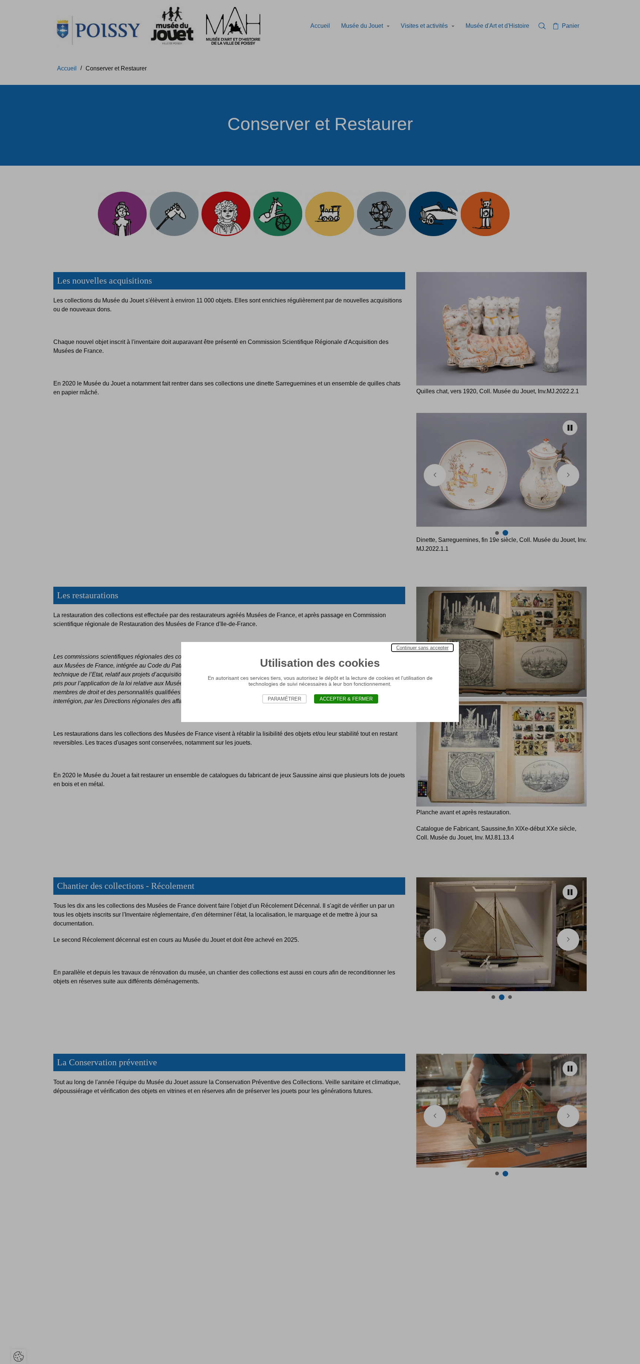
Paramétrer (284, 699)
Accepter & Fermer (346, 699)
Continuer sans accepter (422, 647)
